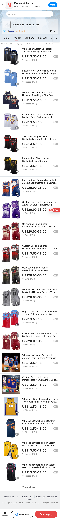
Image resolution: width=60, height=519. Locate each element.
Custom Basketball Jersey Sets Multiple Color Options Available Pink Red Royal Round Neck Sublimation (38, 118)
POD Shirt (28, 44)
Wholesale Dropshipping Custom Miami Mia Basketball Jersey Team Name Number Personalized (39, 467)
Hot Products (8, 497)
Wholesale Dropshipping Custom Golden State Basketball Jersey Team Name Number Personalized (39, 423)
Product (17, 37)
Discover (42, 37)
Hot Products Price (25, 497)
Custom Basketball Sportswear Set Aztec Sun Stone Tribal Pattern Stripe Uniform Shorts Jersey (39, 205)
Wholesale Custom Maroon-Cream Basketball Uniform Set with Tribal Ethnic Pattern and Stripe (39, 292)
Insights (30, 499)
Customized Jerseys (9, 44)
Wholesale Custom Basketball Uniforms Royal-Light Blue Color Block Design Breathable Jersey (38, 95)
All (2, 44)
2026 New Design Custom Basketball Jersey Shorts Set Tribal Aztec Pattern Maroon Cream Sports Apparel (39, 140)
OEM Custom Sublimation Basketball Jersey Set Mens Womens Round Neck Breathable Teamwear (38, 271)
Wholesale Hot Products (46, 497)
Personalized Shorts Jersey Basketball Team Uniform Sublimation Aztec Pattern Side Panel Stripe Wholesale (37, 162)
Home (6, 37)
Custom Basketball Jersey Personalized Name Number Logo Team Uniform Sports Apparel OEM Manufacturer (39, 381)
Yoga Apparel (20, 44)
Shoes (34, 44)
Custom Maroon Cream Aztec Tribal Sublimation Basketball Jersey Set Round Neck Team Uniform (40, 336)
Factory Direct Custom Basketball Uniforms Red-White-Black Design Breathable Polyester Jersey (39, 73)
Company (29, 37)
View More (28, 487)
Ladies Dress (41, 44)
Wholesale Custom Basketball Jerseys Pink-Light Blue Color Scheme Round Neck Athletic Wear (39, 51)
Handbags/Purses (51, 44)
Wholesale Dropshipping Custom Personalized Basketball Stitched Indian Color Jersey (38, 445)
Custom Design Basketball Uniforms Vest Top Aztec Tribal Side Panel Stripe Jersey (40, 248)
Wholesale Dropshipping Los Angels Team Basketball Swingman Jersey (40, 400)
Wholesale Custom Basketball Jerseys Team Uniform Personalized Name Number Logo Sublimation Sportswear (40, 359)
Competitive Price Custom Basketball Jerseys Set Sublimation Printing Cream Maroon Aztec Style (39, 226)
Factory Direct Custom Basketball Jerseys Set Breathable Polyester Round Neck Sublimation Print (39, 183)
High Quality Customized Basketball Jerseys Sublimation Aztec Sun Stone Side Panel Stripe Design (40, 314)
